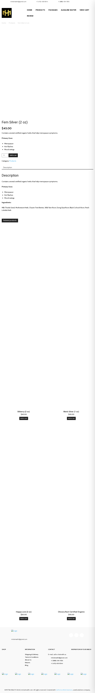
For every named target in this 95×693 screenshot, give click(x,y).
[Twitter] (82, 635)
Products (12, 23)
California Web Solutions (64, 690)
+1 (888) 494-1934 (64, 1)
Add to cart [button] (23, 418)
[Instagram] (85, 2)
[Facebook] (81, 2)
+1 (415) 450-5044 (42, 1)
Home (4, 23)
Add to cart (13, 155)
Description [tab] (7, 167)
